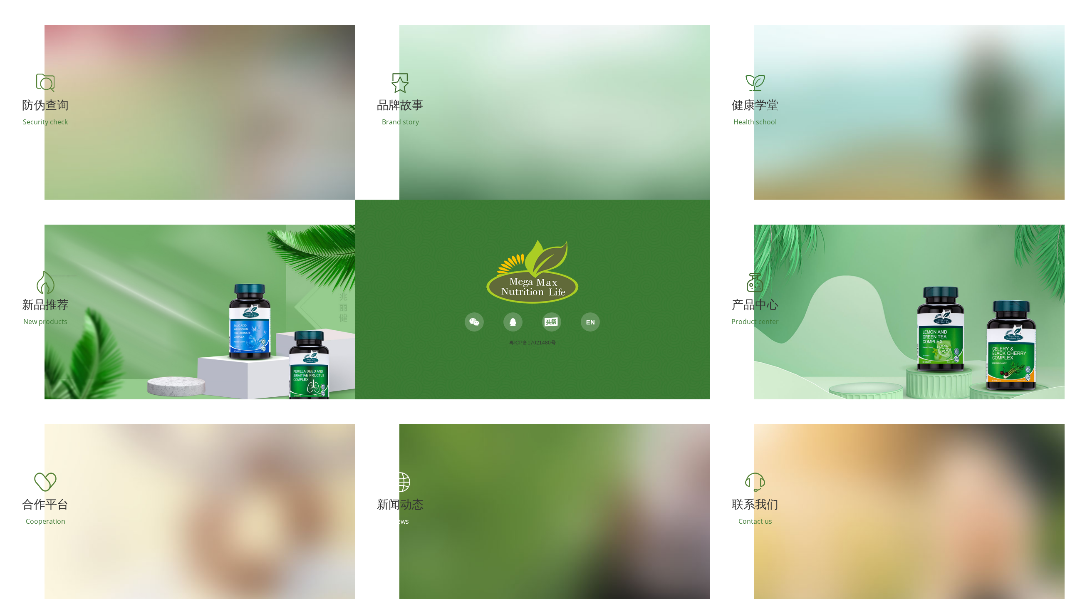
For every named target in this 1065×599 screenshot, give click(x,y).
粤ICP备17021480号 (532, 343)
